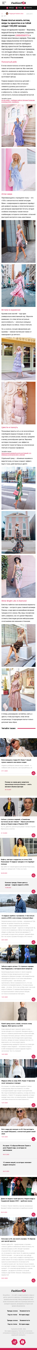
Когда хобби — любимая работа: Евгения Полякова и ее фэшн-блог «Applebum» (18, 101)
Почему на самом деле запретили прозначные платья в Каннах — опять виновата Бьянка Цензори (18, 784)
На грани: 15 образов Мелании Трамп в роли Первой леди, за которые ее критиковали (16, 1148)
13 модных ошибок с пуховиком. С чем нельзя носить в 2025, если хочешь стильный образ (17, 917)
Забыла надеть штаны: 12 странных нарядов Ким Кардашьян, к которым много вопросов (17, 968)
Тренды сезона (12, 1311)
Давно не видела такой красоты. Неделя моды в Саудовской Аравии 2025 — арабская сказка (18, 1200)
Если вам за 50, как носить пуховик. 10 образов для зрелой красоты (18, 1240)
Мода (20, 8)
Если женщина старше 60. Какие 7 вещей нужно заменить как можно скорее (16, 761)
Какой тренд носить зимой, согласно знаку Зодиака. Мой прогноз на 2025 (16, 1025)
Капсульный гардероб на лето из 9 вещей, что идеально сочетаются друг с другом (16, 454)
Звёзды (11, 8)
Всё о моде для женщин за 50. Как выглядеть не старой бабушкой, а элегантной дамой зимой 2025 (18, 1131)
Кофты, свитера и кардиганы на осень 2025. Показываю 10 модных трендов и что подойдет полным (17, 862)
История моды (24, 1315)
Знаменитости (25, 1311)
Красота (29, 8)
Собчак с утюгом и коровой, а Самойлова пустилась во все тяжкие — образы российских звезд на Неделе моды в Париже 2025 (18, 822)
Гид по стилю (12, 1315)
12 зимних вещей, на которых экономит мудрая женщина (17, 1164)
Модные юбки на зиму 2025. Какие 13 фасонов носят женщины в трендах (18, 1082)
